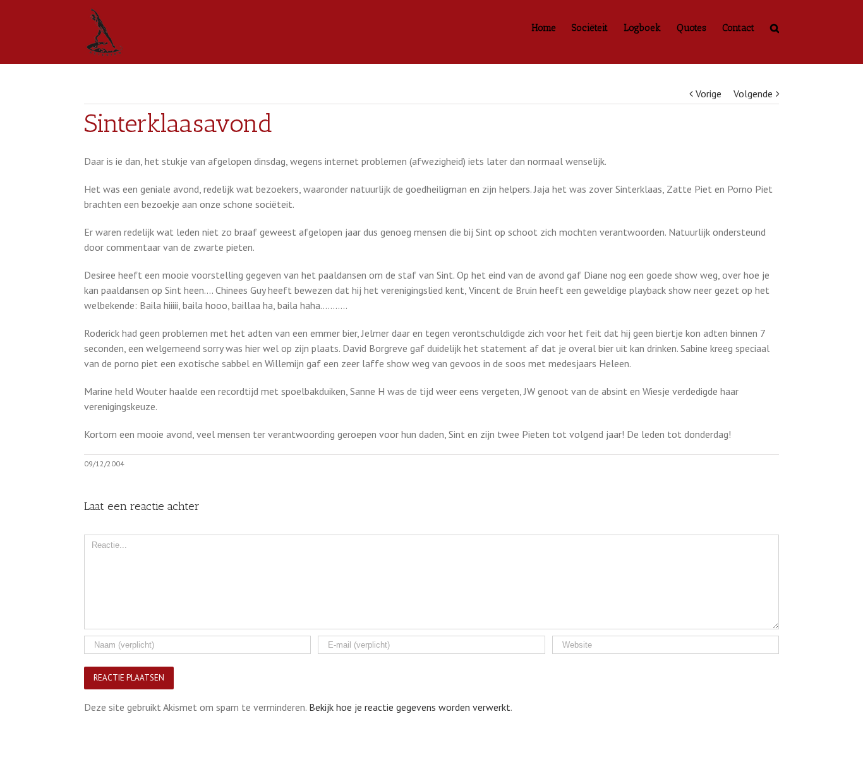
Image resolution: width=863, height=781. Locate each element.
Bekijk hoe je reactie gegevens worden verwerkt (409, 707)
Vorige (708, 93)
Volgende (753, 93)
